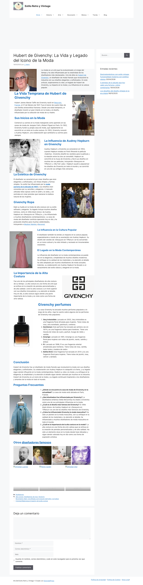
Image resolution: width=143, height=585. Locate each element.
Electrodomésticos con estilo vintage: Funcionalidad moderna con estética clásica (114, 76)
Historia (49, 15)
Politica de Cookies (113, 580)
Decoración (71, 15)
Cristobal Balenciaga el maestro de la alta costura (32, 501)
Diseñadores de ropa (31, 497)
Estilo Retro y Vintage (37, 6)
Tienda (95, 15)
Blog (105, 15)
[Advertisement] (71, 32)
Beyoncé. (41, 224)
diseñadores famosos (36, 442)
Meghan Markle (30, 224)
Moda (38, 15)
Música (84, 15)
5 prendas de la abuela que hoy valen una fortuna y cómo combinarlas (112, 85)
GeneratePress (49, 581)
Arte (59, 15)
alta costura (19, 497)
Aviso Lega (125, 580)
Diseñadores (20, 494)
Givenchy (42, 497)
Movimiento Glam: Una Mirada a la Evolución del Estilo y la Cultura (37, 499)
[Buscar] (127, 55)
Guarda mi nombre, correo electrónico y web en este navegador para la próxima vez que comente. (50, 560)
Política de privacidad (98, 580)
